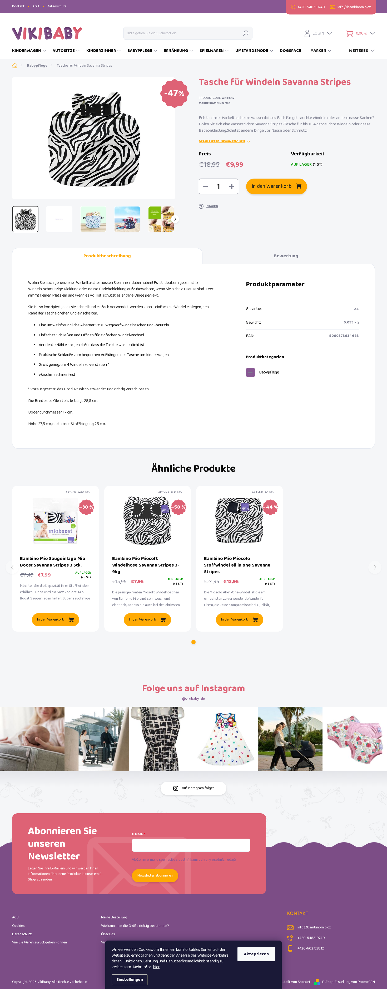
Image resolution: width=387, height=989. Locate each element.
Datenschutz (57, 6)
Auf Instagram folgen (198, 788)
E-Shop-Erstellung (336, 982)
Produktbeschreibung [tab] (107, 256)
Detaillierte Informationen (222, 141)
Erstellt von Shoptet (294, 982)
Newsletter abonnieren (155, 875)
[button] (193, 642)
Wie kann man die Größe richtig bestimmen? (135, 926)
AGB (35, 6)
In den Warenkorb (272, 186)
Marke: (215, 103)
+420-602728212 (310, 948)
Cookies (18, 926)
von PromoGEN (363, 982)
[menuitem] (29, 51)
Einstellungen (129, 979)
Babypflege (269, 372)
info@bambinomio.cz (314, 927)
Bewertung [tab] (286, 256)
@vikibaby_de (193, 699)
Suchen (245, 33)
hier (156, 967)
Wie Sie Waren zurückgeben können (39, 942)
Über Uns (108, 934)
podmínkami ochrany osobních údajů (207, 860)
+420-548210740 (311, 938)
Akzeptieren (256, 954)
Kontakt (18, 6)
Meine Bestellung (114, 917)
